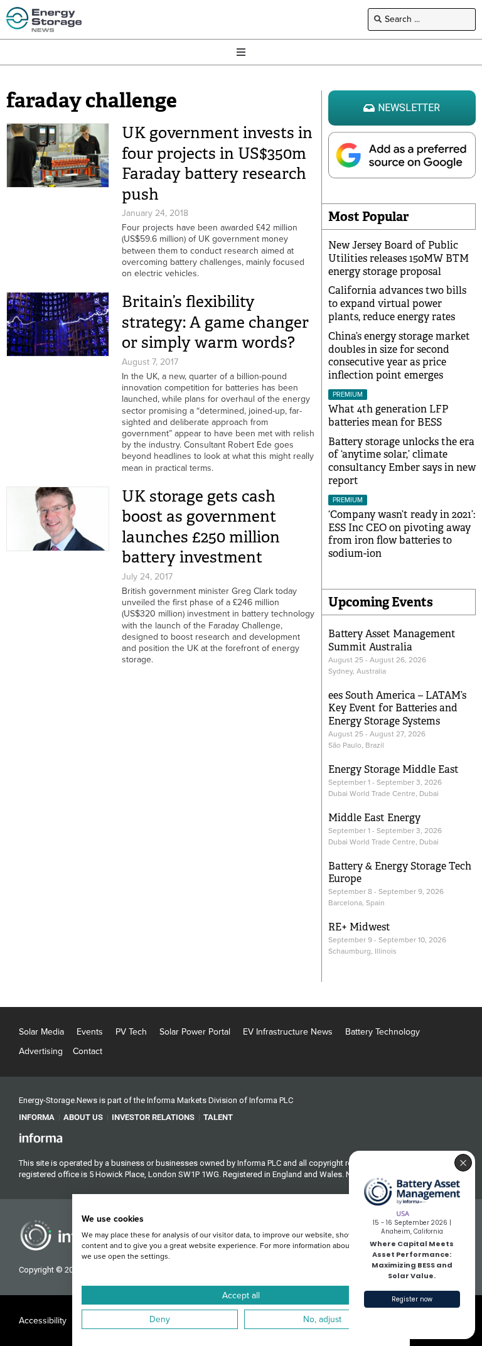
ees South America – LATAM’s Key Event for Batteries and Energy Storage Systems (397, 708)
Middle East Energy (374, 817)
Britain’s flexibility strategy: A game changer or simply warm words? (215, 322)
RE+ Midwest (359, 927)
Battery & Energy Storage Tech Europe (399, 872)
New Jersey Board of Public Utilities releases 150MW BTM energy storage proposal (398, 258)
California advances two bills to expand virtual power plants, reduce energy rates (397, 303)
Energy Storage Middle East (393, 769)
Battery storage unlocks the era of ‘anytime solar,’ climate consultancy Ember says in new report (402, 461)
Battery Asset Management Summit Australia (392, 640)
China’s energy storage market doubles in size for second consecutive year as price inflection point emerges (399, 356)
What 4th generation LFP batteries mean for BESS (388, 415)
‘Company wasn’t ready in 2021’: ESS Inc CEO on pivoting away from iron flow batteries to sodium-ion (401, 534)
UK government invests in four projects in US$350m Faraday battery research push (217, 163)
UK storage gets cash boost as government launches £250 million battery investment (201, 527)
